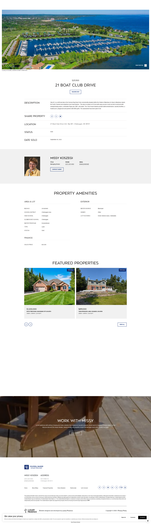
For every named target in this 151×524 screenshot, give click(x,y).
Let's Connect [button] (75, 433)
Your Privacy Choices (75, 522)
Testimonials (73, 488)
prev (7, 65)
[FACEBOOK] (99, 487)
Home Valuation (61, 488)
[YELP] (116, 487)
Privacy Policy (122, 510)
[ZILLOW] (125, 487)
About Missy (35, 488)
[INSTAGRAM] (103, 487)
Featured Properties (48, 488)
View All (122, 324)
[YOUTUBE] (108, 487)
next (12, 65)
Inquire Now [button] (75, 91)
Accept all (142, 517)
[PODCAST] (120, 487)
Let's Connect (84, 488)
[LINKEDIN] (112, 487)
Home (25, 488)
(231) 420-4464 (69, 164)
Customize (132, 517)
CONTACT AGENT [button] (57, 169)
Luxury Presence (67, 510)
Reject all (123, 517)
